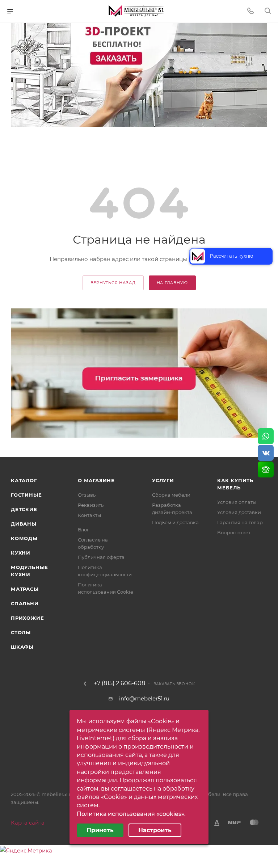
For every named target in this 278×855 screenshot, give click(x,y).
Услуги (163, 480)
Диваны (24, 524)
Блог (83, 529)
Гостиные (26, 495)
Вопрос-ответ (233, 532)
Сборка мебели (171, 495)
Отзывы (87, 495)
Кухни (20, 553)
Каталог (24, 480)
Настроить (155, 830)
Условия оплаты (236, 502)
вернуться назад (113, 282)
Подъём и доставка (175, 522)
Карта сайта (28, 822)
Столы (21, 632)
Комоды (24, 538)
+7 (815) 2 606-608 (119, 683)
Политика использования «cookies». (131, 813)
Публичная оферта (101, 557)
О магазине (96, 480)
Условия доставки (239, 512)
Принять (100, 830)
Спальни (25, 603)
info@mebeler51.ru (144, 698)
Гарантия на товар (240, 522)
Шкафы (22, 647)
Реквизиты (91, 505)
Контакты (89, 515)
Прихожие (27, 618)
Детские (24, 509)
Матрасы (25, 589)
